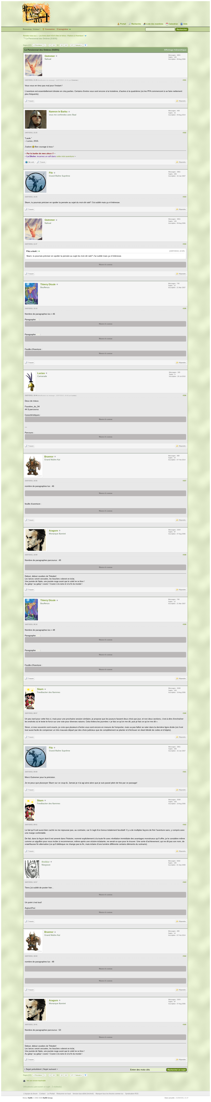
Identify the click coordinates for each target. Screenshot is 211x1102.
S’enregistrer (62, 29)
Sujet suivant (49, 1069)
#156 (184, 395)
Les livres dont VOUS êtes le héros (52, 36)
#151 (184, 80)
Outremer (50, 56)
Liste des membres (154, 24)
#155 (184, 308)
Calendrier (173, 24)
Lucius (41, 373)
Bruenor (48, 456)
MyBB (30, 1098)
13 (66, 45)
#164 (184, 956)
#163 (184, 882)
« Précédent (37, 45)
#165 (184, 1024)
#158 (184, 555)
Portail (123, 24)
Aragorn (53, 530)
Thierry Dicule (48, 284)
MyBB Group (48, 1098)
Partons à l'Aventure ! (75, 36)
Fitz (51, 173)
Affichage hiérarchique (175, 50)
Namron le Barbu (58, 111)
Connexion (50, 29)
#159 (184, 624)
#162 (184, 824)
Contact (42, 1094)
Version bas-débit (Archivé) (83, 1094)
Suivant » (78, 45)
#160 (184, 713)
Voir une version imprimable (36, 1080)
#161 (184, 772)
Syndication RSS (131, 1094)
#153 (184, 197)
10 (54, 45)
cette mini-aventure (65, 156)
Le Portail (51, 1094)
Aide (185, 24)
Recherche (136, 24)
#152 (184, 132)
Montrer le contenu (105, 264)
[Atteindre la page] (85, 45)
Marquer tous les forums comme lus (109, 1094)
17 (72, 45)
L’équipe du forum (30, 1094)
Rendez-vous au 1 (30, 36)
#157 (184, 481)
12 (62, 45)
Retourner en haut (64, 1094)
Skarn (40, 689)
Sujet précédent (33, 1069)
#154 (184, 244)
